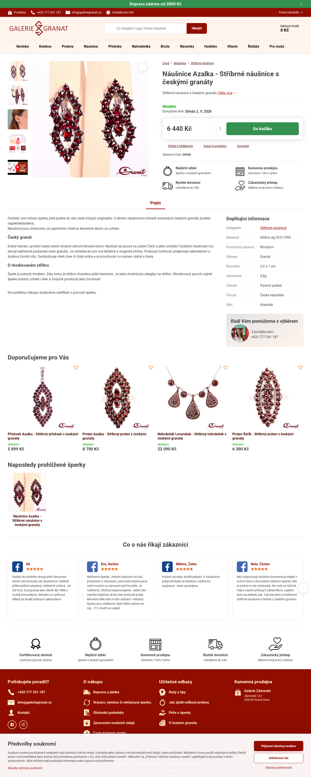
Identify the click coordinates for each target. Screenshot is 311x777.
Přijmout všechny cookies (278, 746)
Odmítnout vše (279, 758)
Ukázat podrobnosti (278, 767)
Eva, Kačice (109, 564)
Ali (28, 564)
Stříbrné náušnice (273, 228)
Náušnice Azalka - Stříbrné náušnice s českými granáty (27, 520)
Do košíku (262, 128)
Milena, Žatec (186, 564)
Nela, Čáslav (260, 564)
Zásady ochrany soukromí (25, 768)
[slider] (34, 569)
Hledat (197, 28)
